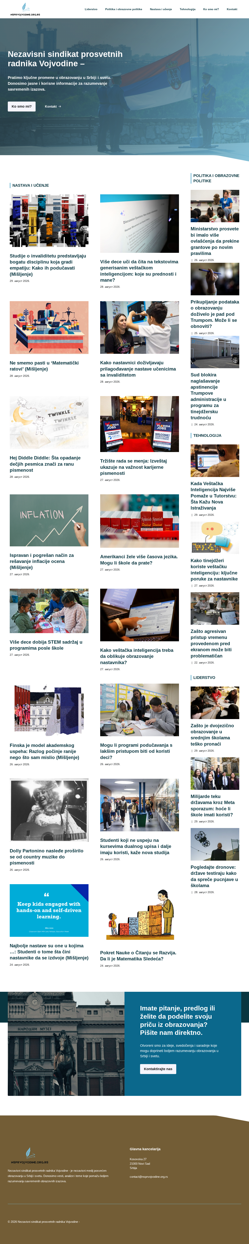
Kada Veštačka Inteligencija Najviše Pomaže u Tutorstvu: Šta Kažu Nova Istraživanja (214, 496)
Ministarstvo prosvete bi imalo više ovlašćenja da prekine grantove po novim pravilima (215, 241)
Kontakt (232, 9)
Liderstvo (91, 9)
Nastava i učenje (161, 9)
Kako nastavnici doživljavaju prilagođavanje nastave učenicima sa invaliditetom (138, 369)
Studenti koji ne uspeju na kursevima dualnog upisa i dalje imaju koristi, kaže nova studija (135, 846)
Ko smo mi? (211, 9)
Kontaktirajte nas (158, 1069)
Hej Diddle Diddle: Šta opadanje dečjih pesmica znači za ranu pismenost (45, 464)
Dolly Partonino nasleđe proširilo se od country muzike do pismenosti (46, 857)
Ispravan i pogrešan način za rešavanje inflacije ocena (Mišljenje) (42, 561)
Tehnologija (188, 9)
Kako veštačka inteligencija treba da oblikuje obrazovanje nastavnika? (136, 656)
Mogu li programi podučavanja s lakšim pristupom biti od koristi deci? (136, 751)
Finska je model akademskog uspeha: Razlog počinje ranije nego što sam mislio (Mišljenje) (44, 751)
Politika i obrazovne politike (123, 9)
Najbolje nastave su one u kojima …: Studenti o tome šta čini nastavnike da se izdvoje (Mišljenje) (49, 952)
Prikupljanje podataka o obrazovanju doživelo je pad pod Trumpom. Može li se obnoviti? (215, 314)
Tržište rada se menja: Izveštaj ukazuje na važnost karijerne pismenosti (133, 467)
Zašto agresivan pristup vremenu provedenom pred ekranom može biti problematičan (211, 643)
